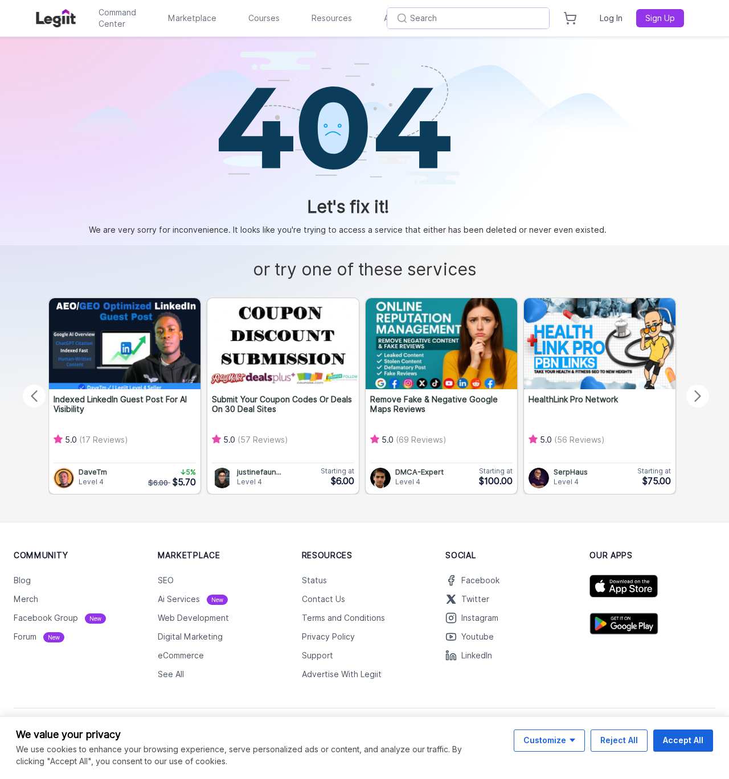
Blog (22, 580)
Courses (264, 18)
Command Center (117, 18)
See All (171, 674)
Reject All (619, 740)
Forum (37, 636)
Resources (332, 18)
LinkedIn (476, 655)
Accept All (683, 740)
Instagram (479, 618)
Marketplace (192, 18)
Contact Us (323, 599)
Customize (544, 740)
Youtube (477, 636)
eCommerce (181, 655)
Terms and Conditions (343, 618)
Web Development (193, 618)
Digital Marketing (190, 636)
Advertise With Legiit (342, 674)
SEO (166, 580)
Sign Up (660, 18)
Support (317, 655)
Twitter (475, 599)
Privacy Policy (328, 636)
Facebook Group (57, 618)
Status (314, 580)
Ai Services (190, 599)
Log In (611, 18)
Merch (26, 599)
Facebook (480, 580)
